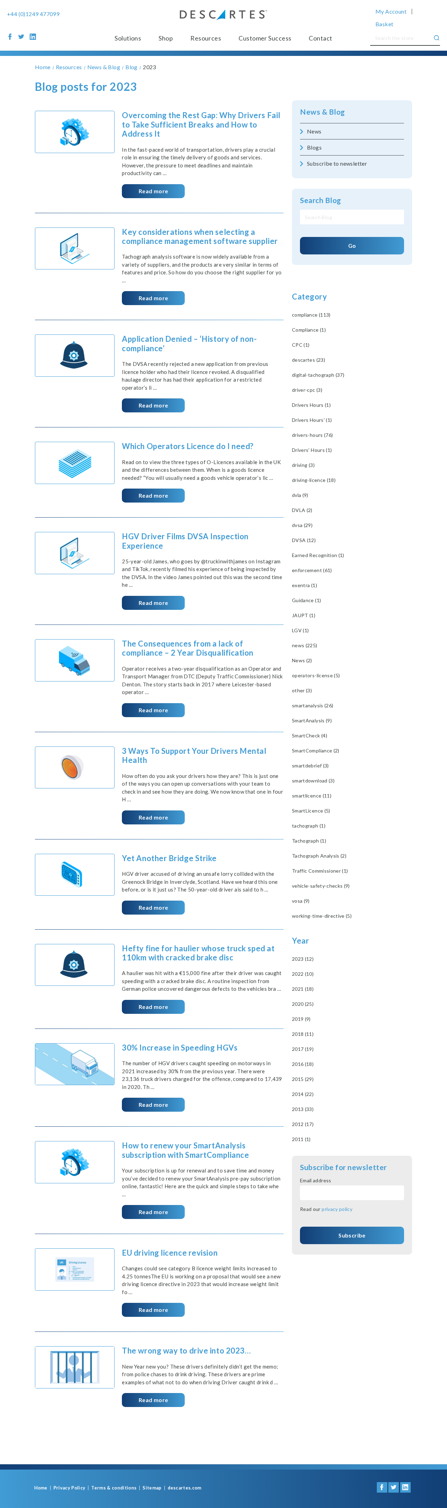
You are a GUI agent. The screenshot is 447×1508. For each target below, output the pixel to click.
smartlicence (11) (311, 796)
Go (352, 245)
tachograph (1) (308, 826)
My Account (390, 11)
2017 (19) (303, 1049)
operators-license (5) (316, 675)
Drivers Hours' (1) (312, 420)
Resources (205, 38)
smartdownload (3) (313, 781)
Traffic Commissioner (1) (320, 871)
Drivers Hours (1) (311, 405)
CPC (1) (300, 345)
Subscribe (351, 1235)
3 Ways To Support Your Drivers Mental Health (194, 755)
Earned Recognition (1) (318, 555)
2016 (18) (303, 1064)
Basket (384, 24)
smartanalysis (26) (312, 705)
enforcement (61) (312, 570)
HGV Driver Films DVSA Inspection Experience (185, 541)
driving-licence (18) (314, 480)
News (314, 131)
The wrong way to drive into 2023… (186, 1350)
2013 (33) (303, 1109)
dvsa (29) (302, 525)
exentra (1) (304, 585)
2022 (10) (303, 974)
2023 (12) (303, 959)
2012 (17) (303, 1124)
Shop (166, 38)
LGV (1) (300, 630)
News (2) (302, 660)
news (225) (304, 645)
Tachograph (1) (309, 841)
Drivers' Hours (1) (312, 450)
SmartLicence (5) (311, 811)
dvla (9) (300, 495)
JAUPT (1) (303, 615)
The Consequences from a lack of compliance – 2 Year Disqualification (188, 648)
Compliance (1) (309, 330)
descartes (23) (308, 360)
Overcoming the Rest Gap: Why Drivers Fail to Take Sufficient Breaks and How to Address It (201, 124)
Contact (320, 38)
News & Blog (322, 111)
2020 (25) (303, 1004)
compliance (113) (311, 315)
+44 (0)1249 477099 (33, 14)
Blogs (314, 147)
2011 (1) (301, 1139)
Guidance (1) (306, 600)
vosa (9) (301, 901)
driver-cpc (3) (307, 390)
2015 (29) (303, 1079)
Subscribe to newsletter (337, 163)
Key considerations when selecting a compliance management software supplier (200, 236)
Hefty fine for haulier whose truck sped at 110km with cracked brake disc (198, 953)
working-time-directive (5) (322, 916)
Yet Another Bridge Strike (169, 858)
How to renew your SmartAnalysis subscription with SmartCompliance (185, 1150)
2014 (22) (303, 1094)
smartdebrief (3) (310, 766)
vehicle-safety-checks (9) (321, 886)
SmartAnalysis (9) (312, 720)
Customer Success (265, 38)
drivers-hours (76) (312, 435)
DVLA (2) (302, 510)
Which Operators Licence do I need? (188, 446)
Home (40, 1488)
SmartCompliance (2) (315, 750)
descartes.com (184, 1488)
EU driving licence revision (170, 1252)
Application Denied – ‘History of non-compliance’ (189, 343)
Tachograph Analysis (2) (319, 856)
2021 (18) (303, 989)
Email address (315, 1180)
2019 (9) (301, 1019)
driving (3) (303, 465)
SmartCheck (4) (309, 735)
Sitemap (151, 1488)
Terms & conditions (114, 1488)
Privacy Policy (69, 1488)
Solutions (128, 38)
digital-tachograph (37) (318, 375)
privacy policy (337, 1209)
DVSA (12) (304, 540)
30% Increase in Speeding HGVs (179, 1047)
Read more (153, 191)
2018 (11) (303, 1034)
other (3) (302, 690)
